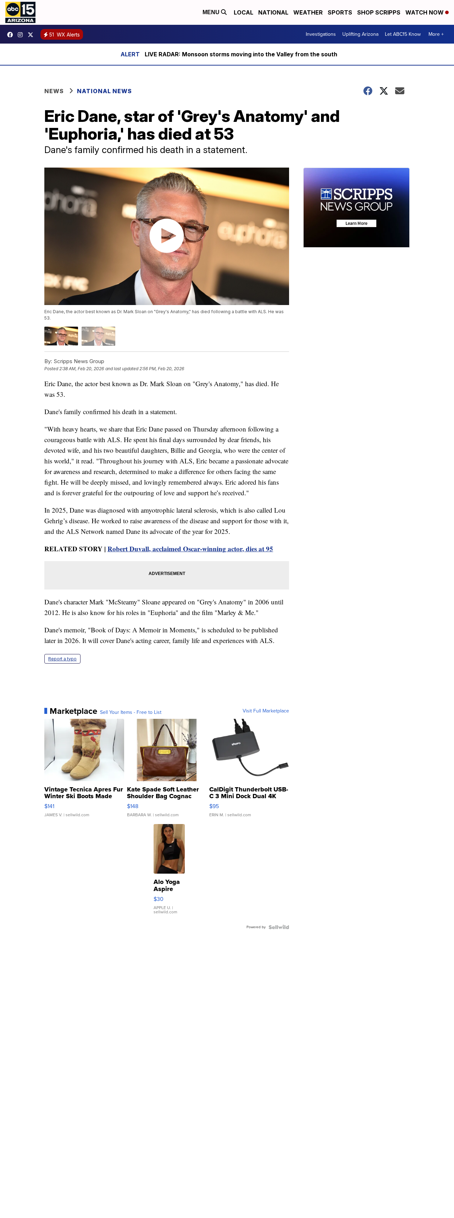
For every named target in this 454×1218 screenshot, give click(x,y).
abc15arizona (22, 35)
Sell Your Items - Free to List (130, 712)
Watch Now (425, 12)
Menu (212, 12)
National (273, 12)
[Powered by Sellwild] (278, 927)
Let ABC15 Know (403, 34)
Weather (308, 12)
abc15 (11, 35)
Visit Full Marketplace (266, 711)
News (54, 91)
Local (243, 12)
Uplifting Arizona (360, 34)
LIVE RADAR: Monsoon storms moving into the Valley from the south (241, 54)
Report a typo (62, 658)
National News (104, 91)
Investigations (321, 34)
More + (436, 34)
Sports (340, 12)
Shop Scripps (378, 12)
